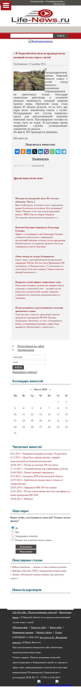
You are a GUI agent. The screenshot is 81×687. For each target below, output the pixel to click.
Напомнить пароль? (24, 372)
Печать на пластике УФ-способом (41, 464)
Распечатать (40, 159)
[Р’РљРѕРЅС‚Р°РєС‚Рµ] (17, 151)
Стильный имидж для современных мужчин (46, 468)
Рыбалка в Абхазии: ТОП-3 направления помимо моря (39, 570)
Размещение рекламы (54, 1)
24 (15, 427)
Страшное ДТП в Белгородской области (43, 476)
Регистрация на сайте (30, 346)
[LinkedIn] (40, 151)
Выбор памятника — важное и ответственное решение (39, 566)
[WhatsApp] (52, 151)
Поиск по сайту (39, 627)
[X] (34, 151)
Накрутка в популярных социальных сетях (38, 282)
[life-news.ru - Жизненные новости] (40, 23)
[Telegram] (63, 151)
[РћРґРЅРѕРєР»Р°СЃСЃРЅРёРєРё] (23, 151)
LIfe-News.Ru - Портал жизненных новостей (34, 612)
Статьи (58, 632)
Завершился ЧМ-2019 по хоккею (40, 487)
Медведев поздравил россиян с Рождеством (45, 453)
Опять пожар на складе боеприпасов (34, 256)
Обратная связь (59, 4)
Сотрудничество (37, 1)
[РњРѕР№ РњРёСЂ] (28, 151)
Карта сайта (56, 627)
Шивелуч (28, 498)
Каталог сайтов (44, 632)
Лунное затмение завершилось (39, 472)
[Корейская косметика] (40, 41)
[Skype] (57, 151)
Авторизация (25, 350)
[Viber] (46, 151)
